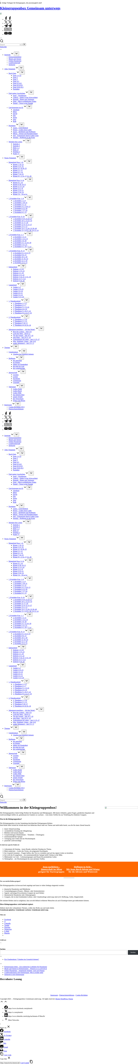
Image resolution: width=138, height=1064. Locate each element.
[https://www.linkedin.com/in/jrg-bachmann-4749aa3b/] (6, 1016)
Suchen (2, 949)
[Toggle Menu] (1, 956)
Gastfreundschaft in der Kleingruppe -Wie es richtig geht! (23, 972)
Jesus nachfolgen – (51, 867)
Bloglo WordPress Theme (64, 999)
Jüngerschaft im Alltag (51, 869)
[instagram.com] (8, 30)
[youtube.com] (8, 34)
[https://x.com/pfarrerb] (6, 1012)
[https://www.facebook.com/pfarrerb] (6, 1008)
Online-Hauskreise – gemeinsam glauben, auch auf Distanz (24, 971)
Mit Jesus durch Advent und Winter (83, 869)
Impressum (54, 995)
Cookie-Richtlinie (82, 995)
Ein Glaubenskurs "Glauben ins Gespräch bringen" (21, 959)
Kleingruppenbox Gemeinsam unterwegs (30, 8)
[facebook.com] (8, 19)
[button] (21, 45)
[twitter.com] (8, 23)
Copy (24, 1063)
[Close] (1, 963)
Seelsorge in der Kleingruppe (14, 974)
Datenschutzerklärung (66, 995)
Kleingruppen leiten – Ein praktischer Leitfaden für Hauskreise (25, 967)
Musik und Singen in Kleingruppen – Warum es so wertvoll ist (25, 969)
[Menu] (1, 49)
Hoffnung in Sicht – (83, 867)
